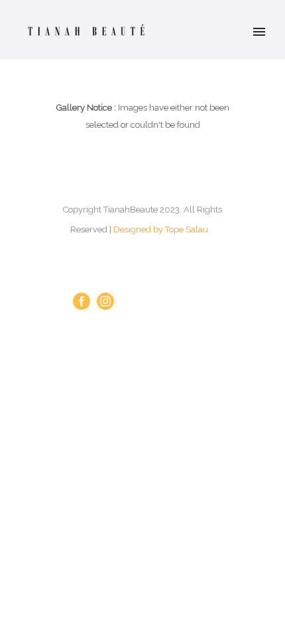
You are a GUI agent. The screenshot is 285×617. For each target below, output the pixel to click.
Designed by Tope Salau (160, 229)
